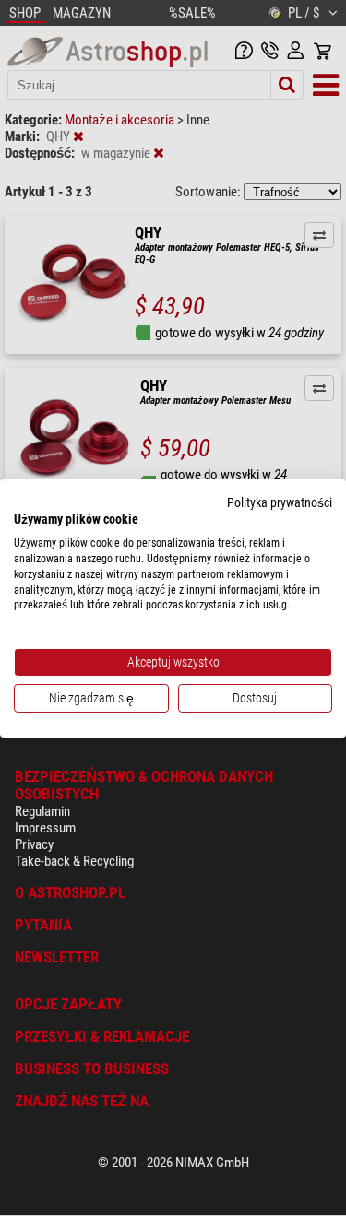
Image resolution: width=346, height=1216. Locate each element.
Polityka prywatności (279, 501)
